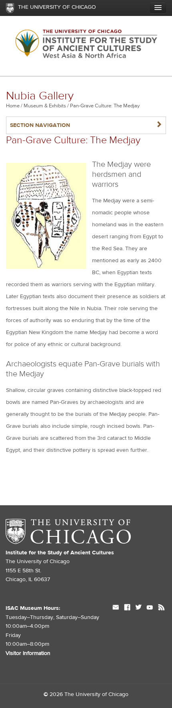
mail (116, 608)
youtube (150, 608)
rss (161, 608)
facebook (127, 608)
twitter (138, 608)
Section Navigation (86, 125)
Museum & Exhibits (45, 106)
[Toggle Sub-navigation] (158, 7)
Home (13, 106)
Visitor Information (28, 653)
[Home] (86, 46)
